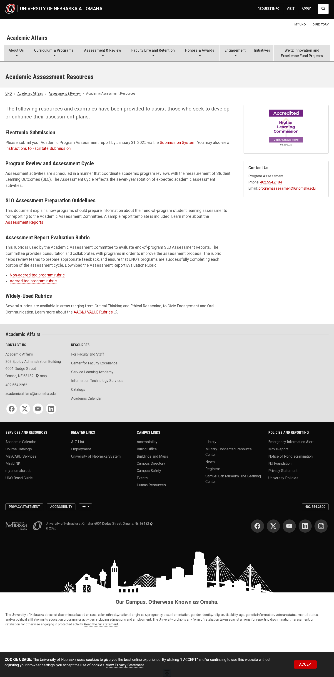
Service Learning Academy (92, 372)
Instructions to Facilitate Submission (38, 148)
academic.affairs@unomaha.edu (30, 393)
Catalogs (78, 389)
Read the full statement (101, 624)
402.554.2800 (315, 507)
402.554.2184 (271, 182)
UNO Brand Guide (19, 478)
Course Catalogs (18, 449)
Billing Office (147, 449)
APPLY (306, 8)
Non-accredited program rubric (37, 275)
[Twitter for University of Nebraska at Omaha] (273, 526)
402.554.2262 (16, 385)
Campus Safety (149, 471)
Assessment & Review (65, 93)
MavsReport (278, 449)
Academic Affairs (27, 37)
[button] (16, 53)
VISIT (290, 8)
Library (210, 442)
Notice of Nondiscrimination (290, 456)
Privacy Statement (282, 471)
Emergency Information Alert (291, 442)
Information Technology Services (97, 381)
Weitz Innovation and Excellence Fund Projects (302, 53)
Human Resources (151, 485)
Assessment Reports (24, 222)
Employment (81, 449)
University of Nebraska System (96, 456)
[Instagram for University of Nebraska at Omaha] (321, 526)
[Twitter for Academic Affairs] (25, 409)
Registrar (212, 469)
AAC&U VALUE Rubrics (93, 312)
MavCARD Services (21, 456)
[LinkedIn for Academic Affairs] (51, 409)
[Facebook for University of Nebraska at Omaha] (257, 526)
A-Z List (77, 442)
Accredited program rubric (33, 281)
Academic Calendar (86, 398)
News (210, 461)
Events (142, 478)
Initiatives (262, 50)
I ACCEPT (305, 664)
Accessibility (147, 442)
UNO (8, 93)
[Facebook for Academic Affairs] (11, 409)
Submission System (177, 142)
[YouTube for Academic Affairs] (38, 409)
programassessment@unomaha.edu (287, 188)
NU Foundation (280, 463)
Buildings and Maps (152, 456)
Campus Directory (151, 463)
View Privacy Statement (125, 665)
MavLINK (12, 463)
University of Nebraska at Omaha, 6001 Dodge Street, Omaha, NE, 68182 (98, 523)
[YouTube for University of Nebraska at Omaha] (289, 526)
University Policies (283, 478)
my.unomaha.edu (18, 471)
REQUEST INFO (268, 8)
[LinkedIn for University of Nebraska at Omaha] (305, 526)
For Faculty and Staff (87, 354)
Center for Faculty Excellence (94, 363)
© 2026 (52, 528)
